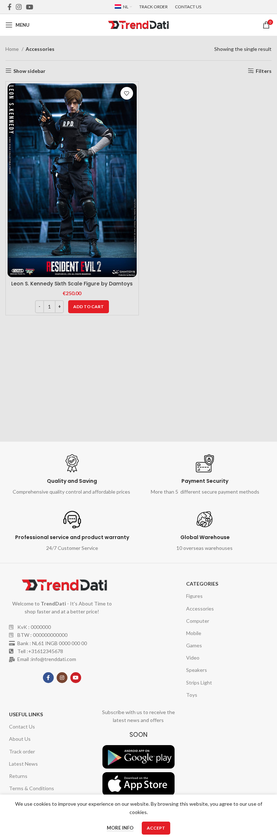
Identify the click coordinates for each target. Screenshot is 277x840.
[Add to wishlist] (126, 93)
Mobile (193, 633)
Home (12, 49)
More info (120, 828)
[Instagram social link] (19, 6)
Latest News (23, 764)
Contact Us (22, 726)
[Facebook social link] (9, 6)
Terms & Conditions (31, 788)
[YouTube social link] (29, 6)
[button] (88, 306)
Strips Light (199, 682)
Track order (22, 751)
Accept (156, 828)
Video (192, 658)
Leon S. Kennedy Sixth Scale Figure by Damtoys (72, 283)
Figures (194, 596)
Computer (197, 621)
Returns (18, 776)
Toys (191, 695)
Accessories (200, 608)
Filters (264, 71)
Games (194, 645)
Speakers (196, 670)
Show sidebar (29, 71)
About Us (20, 739)
